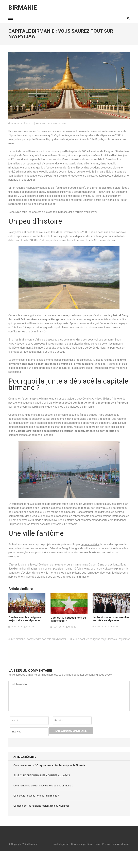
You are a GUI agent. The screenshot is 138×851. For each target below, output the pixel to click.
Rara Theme (94, 844)
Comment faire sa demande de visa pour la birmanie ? (43, 785)
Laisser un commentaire (52, 123)
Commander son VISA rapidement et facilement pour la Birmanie (49, 765)
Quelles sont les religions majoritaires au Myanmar (24, 619)
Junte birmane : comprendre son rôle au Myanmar (111, 619)
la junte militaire (90, 544)
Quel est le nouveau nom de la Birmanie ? (68, 619)
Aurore (30, 123)
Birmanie (22, 7)
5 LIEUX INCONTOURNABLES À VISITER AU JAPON (41, 775)
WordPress (123, 844)
